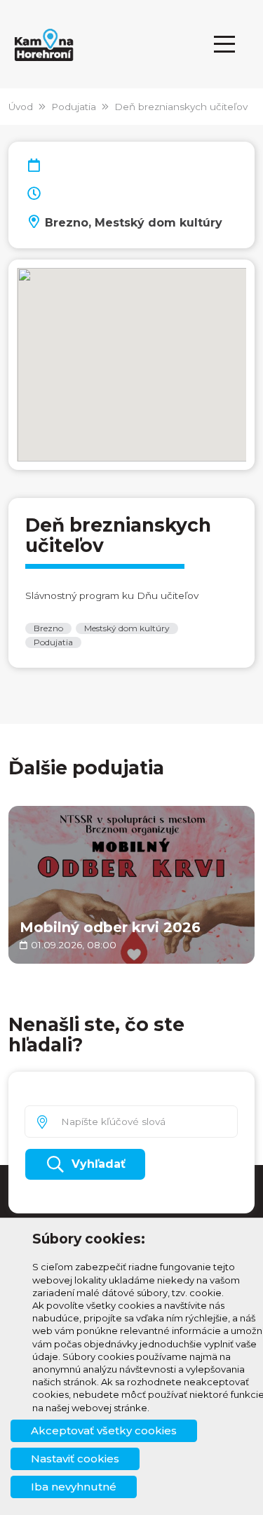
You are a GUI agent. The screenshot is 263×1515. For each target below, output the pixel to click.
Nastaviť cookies (75, 1458)
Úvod (20, 106)
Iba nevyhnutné (73, 1486)
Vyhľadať (99, 1164)
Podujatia (73, 106)
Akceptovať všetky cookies (104, 1430)
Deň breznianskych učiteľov (181, 106)
